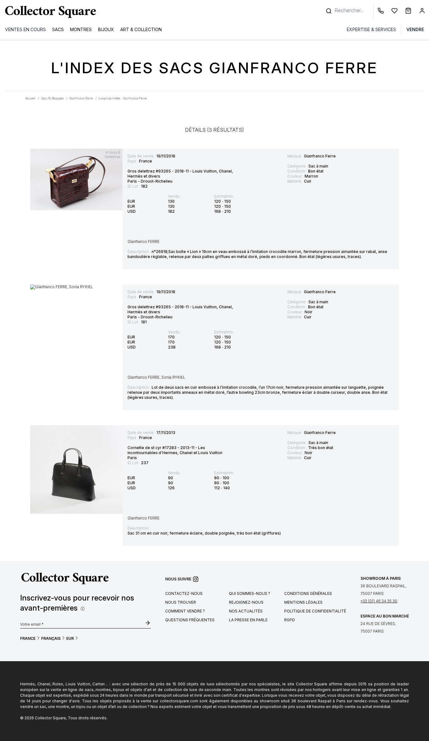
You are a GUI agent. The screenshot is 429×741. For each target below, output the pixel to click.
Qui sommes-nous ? (249, 593)
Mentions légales (303, 602)
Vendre (415, 29)
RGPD (289, 620)
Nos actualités (246, 611)
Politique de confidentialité (315, 611)
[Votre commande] (409, 12)
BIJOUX (106, 29)
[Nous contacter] (381, 12)
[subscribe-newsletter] (147, 623)
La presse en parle (248, 620)
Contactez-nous (184, 593)
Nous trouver (180, 602)
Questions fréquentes (190, 620)
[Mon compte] (422, 12)
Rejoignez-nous (246, 602)
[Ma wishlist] (395, 12)
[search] (329, 8)
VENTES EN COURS (25, 29)
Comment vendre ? (185, 611)
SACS (58, 29)
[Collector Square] (49, 11)
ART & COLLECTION (141, 29)
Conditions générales (308, 593)
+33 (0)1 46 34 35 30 (379, 601)
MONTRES (81, 29)
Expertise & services (371, 29)
